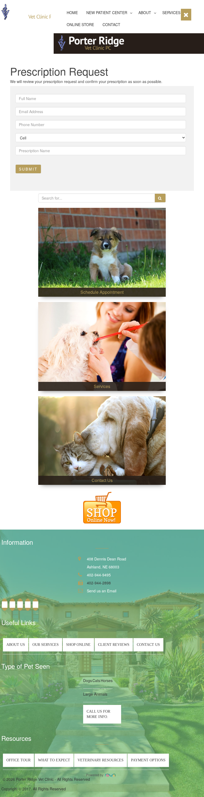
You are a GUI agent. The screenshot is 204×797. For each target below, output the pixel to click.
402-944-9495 (99, 574)
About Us (15, 645)
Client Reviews (113, 645)
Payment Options (148, 760)
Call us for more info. (98, 714)
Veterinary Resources (101, 760)
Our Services (45, 645)
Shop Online (78, 645)
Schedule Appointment (102, 292)
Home (72, 12)
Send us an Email (101, 590)
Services (171, 12)
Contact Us (102, 480)
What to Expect (54, 760)
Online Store (80, 24)
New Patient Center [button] (106, 12)
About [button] (144, 12)
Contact (111, 24)
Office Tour (18, 760)
